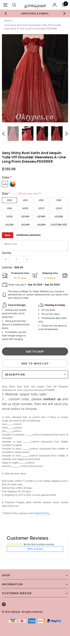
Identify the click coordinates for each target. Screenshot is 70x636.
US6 (58, 200)
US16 (9, 216)
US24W (25, 224)
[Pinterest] (4, 604)
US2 (25, 200)
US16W (25, 216)
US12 (41, 208)
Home (7, 20)
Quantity (6, 252)
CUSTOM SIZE (59, 224)
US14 (59, 208)
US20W (58, 216)
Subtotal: (7, 267)
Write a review (35, 548)
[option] (35, 78)
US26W (41, 224)
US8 (9, 208)
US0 (9, 200)
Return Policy (42, 513)
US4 (41, 200)
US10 (25, 208)
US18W (41, 216)
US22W (9, 224)
